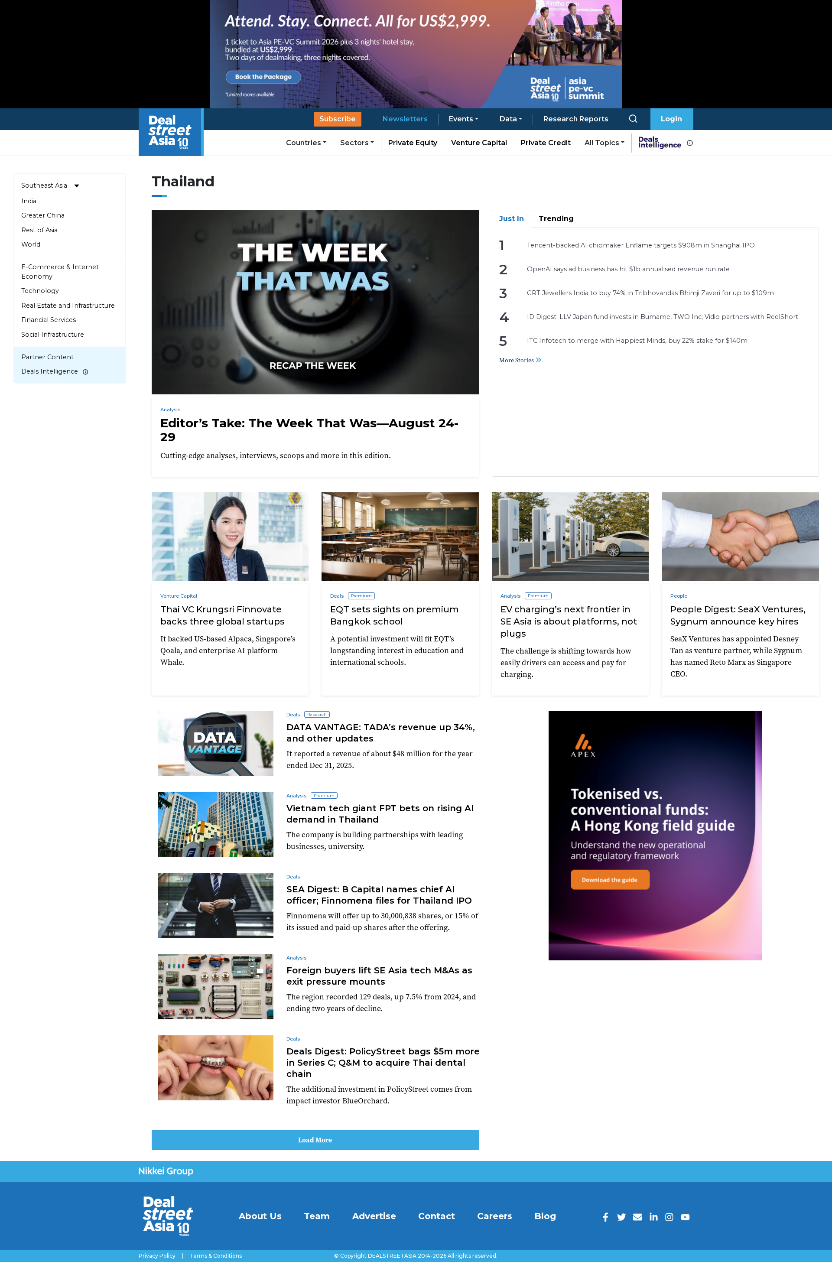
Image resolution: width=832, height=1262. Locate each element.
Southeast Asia (44, 185)
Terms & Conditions (216, 1256)
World (30, 244)
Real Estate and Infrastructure (68, 305)
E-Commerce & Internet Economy (60, 271)
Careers (494, 1216)
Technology (40, 291)
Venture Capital (479, 143)
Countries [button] (303, 143)
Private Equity (412, 143)
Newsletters (405, 119)
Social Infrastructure (52, 334)
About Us (260, 1216)
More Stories (517, 360)
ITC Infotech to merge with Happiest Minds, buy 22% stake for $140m (637, 341)
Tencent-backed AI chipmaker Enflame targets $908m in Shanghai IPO (641, 245)
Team (317, 1216)
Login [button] (671, 119)
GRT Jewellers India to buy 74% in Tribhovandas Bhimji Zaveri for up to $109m (650, 293)
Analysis (170, 410)
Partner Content (47, 357)
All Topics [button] (602, 143)
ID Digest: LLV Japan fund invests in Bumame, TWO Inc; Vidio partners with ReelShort (662, 317)
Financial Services (48, 320)
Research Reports (575, 119)
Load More (315, 1140)
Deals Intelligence (49, 371)
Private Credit (546, 143)
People (678, 596)
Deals (337, 596)
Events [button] (461, 119)
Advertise (374, 1216)
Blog (545, 1216)
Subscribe (337, 119)
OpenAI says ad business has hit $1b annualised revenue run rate (628, 269)
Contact (436, 1216)
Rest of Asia (39, 230)
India (28, 201)
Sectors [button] (354, 143)
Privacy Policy (157, 1256)
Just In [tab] (511, 219)
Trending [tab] (556, 219)
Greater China (43, 215)
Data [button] (508, 119)
